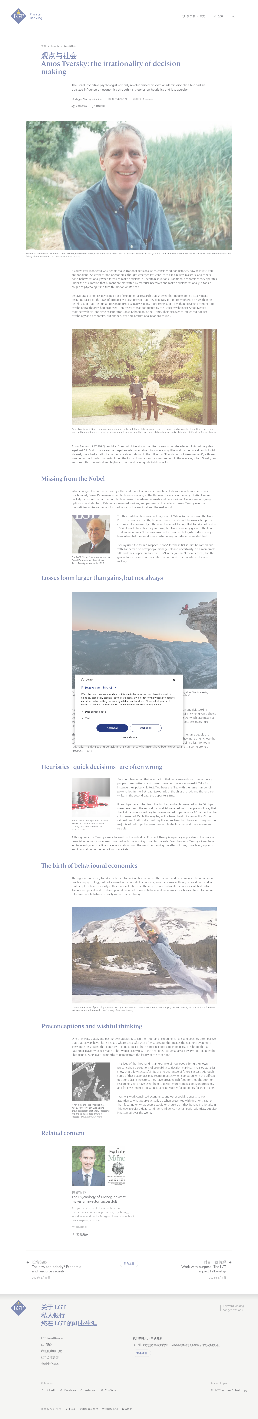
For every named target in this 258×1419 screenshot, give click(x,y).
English (89, 679)
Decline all (146, 728)
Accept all (112, 728)
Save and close (129, 737)
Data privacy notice (95, 711)
